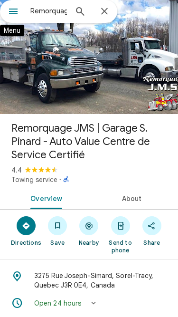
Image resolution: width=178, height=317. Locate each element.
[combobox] (48, 11)
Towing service (34, 179)
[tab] (44, 197)
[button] (89, 303)
